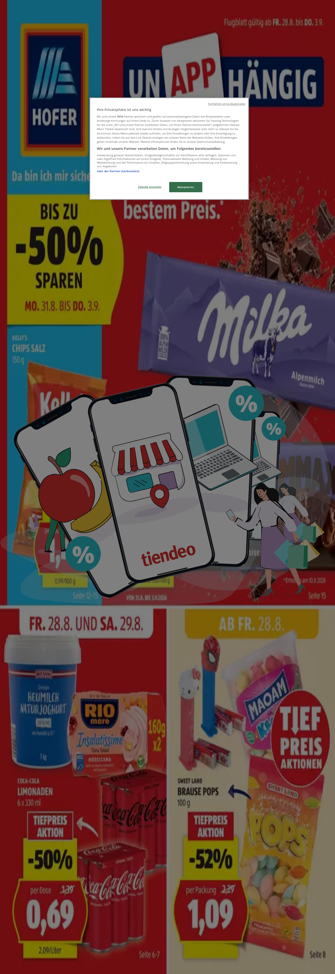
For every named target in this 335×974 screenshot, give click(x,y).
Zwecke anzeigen (150, 187)
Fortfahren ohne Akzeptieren (226, 104)
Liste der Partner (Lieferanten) (118, 171)
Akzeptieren (185, 187)
